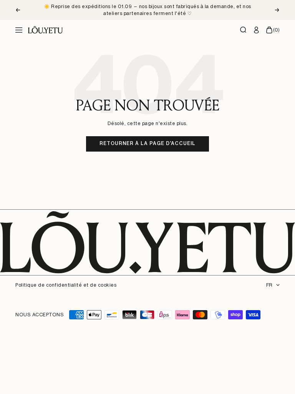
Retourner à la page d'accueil (147, 143)
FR (269, 285)
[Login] (256, 30)
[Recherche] (243, 30)
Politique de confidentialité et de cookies (65, 285)
